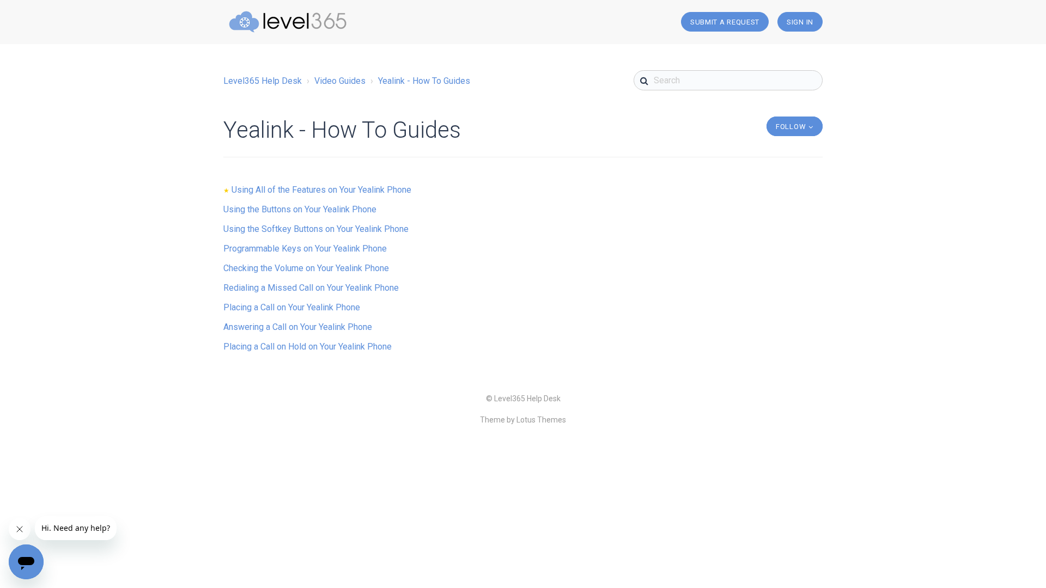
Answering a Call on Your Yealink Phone (297, 327)
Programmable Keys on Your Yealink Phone (305, 248)
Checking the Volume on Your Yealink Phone (306, 268)
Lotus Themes (541, 419)
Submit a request (724, 22)
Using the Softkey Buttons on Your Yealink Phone (316, 229)
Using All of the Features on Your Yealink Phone (321, 190)
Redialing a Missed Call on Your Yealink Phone (311, 288)
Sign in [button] (800, 22)
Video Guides (340, 81)
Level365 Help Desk (262, 81)
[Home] (287, 22)
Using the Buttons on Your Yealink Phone (299, 209)
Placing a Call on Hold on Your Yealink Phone (307, 346)
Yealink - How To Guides (424, 81)
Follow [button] (791, 126)
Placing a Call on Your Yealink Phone (291, 307)
